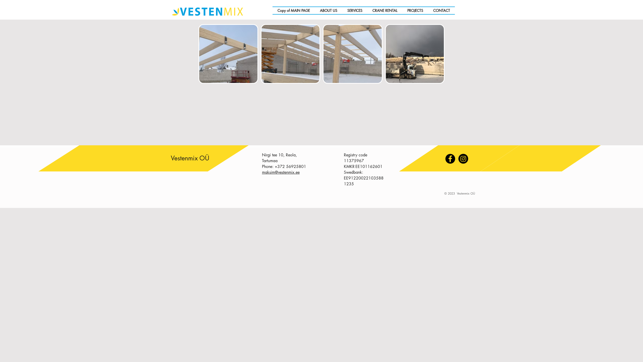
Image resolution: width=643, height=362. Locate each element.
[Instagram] (463, 159)
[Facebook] (450, 159)
